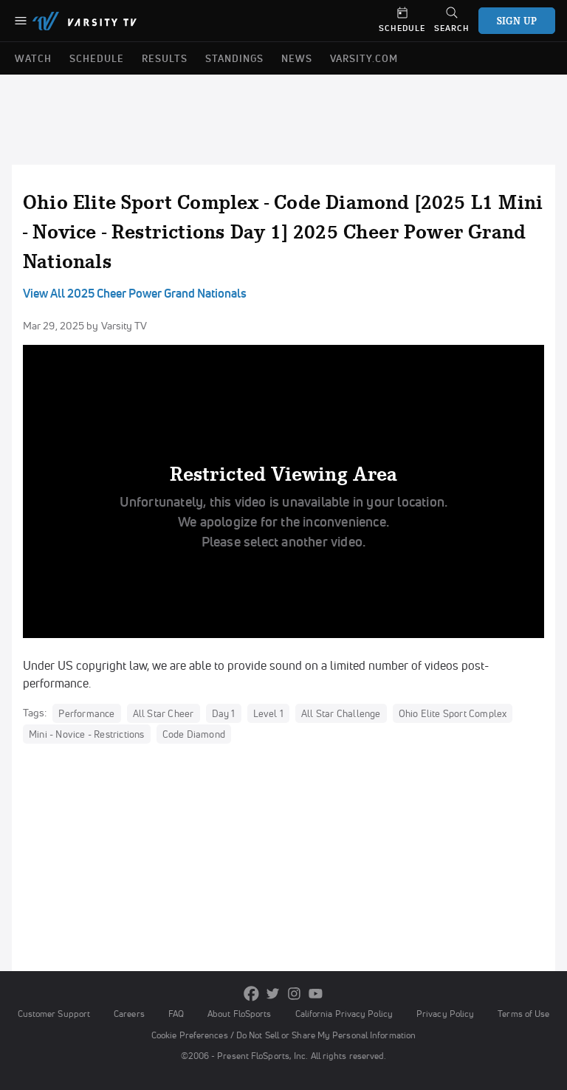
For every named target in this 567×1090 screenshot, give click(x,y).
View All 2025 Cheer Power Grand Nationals (135, 293)
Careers (129, 1013)
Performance (86, 713)
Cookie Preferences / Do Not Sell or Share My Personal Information (283, 1035)
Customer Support (54, 1013)
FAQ (176, 1013)
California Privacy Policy (344, 1013)
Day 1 (224, 713)
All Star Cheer (163, 713)
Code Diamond (193, 734)
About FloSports (239, 1013)
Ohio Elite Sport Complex (453, 713)
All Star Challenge (341, 713)
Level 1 (268, 713)
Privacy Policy (445, 1013)
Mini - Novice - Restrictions (87, 734)
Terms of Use (523, 1013)
